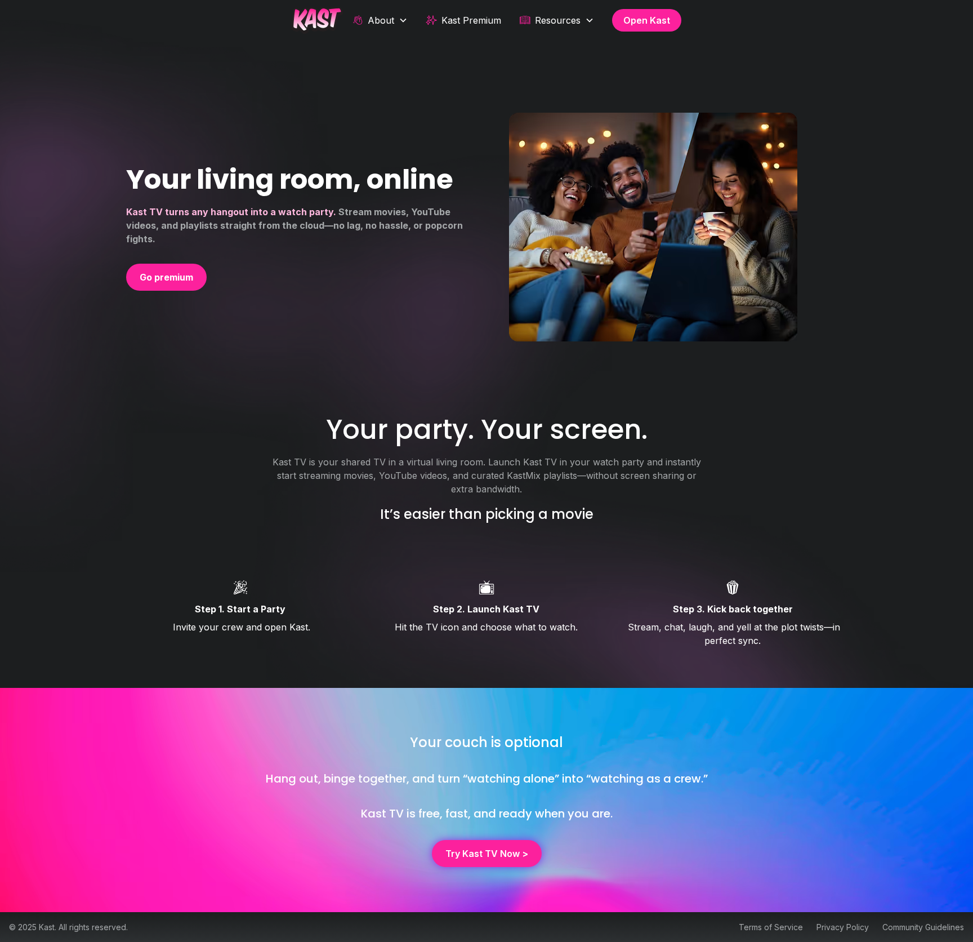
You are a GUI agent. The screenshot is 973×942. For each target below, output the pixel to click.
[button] (380, 20)
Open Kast (646, 20)
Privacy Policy (842, 927)
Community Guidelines (923, 927)
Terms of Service (771, 927)
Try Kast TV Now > (486, 853)
